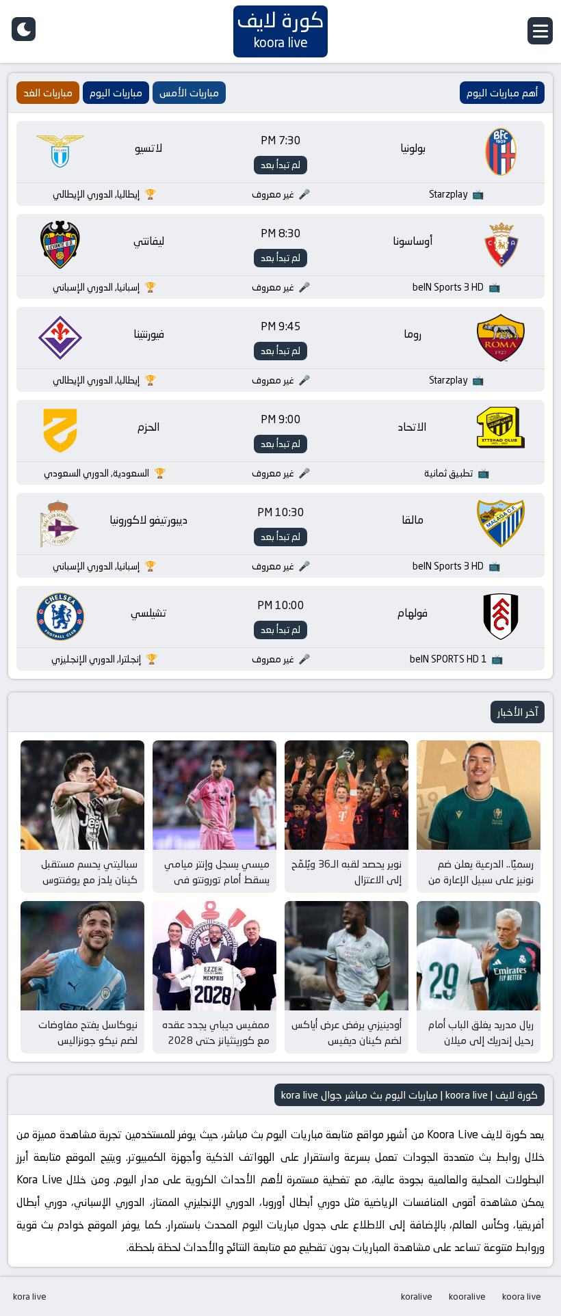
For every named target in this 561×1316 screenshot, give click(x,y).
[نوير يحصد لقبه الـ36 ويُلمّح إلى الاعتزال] (346, 795)
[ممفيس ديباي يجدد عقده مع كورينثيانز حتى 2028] (214, 955)
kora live (30, 1296)
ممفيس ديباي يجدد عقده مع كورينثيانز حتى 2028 (216, 1032)
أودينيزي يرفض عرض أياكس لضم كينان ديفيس (346, 1032)
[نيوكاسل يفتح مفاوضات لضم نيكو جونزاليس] (82, 955)
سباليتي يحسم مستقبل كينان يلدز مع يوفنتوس (89, 871)
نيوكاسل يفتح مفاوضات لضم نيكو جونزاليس (88, 1032)
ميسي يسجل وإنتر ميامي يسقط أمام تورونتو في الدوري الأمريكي (217, 879)
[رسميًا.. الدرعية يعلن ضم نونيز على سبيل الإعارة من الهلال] (478, 795)
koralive (416, 1296)
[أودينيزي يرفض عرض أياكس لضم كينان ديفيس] (346, 955)
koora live (521, 1296)
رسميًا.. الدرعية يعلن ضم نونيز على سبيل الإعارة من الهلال (481, 879)
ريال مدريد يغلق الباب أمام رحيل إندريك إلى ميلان (481, 1032)
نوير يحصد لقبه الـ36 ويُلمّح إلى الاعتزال (346, 871)
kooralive (467, 1296)
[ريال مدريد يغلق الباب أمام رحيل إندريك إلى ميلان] (478, 955)
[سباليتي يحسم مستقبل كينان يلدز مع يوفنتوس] (82, 795)
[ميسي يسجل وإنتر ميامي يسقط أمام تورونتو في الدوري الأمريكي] (214, 795)
